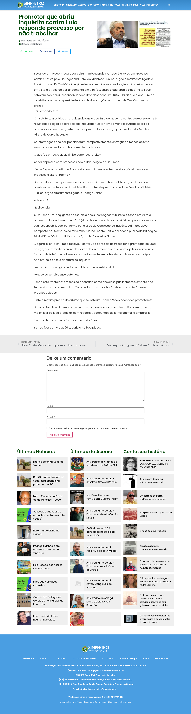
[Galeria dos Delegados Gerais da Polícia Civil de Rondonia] (24, 600)
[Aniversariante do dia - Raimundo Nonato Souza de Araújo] (77, 566)
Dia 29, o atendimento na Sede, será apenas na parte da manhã (48, 480)
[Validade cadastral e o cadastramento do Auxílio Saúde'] (24, 515)
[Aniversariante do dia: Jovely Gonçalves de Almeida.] (77, 584)
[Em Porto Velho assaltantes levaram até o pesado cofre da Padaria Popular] (130, 619)
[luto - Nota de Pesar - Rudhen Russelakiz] (24, 618)
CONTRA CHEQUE (129, 4)
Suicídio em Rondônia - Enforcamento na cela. (152, 480)
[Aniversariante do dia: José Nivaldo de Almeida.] (77, 549)
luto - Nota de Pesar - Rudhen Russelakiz (46, 617)
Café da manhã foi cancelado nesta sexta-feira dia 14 (101, 532)
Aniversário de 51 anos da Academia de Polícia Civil (101, 463)
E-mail (51, 417)
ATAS (142, 4)
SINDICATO (71, 4)
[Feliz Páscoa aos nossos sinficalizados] (24, 567)
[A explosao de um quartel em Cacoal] (130, 514)
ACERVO (82, 4)
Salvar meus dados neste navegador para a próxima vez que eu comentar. (88, 428)
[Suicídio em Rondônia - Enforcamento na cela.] (130, 481)
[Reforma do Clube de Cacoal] (24, 532)
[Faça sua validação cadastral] (24, 584)
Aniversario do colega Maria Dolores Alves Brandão (99, 601)
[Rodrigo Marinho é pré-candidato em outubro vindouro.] (24, 549)
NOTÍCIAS (115, 4)
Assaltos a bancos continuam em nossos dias (154, 547)
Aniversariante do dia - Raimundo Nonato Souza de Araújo (101, 566)
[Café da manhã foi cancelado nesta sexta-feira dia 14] (77, 532)
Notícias (37, 44)
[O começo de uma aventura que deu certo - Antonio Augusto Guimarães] (130, 564)
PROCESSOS (152, 4)
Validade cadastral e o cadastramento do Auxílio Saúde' (49, 515)
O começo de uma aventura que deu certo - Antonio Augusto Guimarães (155, 565)
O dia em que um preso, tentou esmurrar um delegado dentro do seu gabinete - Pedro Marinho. (154, 600)
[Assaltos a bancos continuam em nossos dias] (130, 548)
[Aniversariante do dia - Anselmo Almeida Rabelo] (77, 480)
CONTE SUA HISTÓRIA (98, 4)
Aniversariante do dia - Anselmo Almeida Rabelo (101, 480)
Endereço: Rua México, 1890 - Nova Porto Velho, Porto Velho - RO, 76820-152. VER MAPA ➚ (95, 665)
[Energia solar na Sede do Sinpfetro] (24, 464)
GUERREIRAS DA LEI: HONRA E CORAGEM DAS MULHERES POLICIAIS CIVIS (155, 464)
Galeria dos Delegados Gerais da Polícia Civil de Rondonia (48, 601)
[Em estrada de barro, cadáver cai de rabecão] (130, 497)
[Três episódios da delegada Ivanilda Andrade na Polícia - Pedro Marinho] (130, 581)
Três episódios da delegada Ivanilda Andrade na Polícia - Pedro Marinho (155, 582)
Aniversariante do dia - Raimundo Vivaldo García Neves (102, 514)
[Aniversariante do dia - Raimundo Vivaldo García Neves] (77, 514)
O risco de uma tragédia (153, 531)
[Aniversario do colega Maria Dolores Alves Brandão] (77, 601)
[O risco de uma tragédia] (130, 531)
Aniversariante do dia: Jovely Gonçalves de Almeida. (99, 584)
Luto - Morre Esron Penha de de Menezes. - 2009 (48, 497)
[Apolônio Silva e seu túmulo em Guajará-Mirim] (77, 497)
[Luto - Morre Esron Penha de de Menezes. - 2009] (24, 498)
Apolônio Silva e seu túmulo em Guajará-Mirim (102, 497)
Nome (51, 406)
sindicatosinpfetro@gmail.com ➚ (99, 689)
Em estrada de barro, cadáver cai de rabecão (153, 497)
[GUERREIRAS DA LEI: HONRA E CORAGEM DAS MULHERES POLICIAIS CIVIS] (130, 464)
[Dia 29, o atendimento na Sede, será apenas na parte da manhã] (24, 480)
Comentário (54, 370)
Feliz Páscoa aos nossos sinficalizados (47, 566)
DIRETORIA (59, 4)
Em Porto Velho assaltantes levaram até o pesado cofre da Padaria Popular (155, 619)
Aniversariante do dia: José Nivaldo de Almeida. (101, 549)
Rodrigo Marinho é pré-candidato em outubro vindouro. (47, 549)
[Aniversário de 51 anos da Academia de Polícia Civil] (77, 464)
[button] (27, 51)
